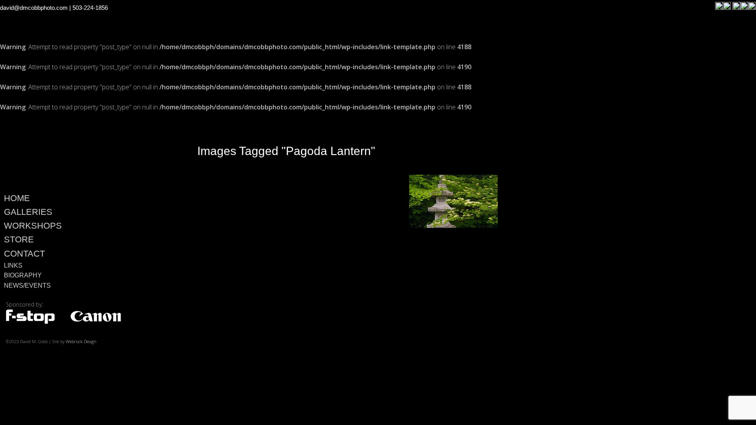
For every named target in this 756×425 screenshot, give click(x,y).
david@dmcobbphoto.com (34, 7)
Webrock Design (81, 341)
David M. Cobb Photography (83, 149)
